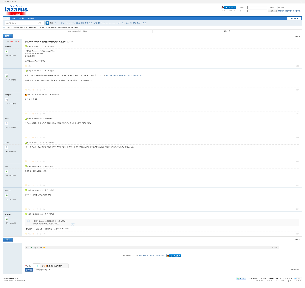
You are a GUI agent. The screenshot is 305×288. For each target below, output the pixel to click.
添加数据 (77, 23)
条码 (86, 23)
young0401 (8, 46)
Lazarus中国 (262, 278)
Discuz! (12, 278)
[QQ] (241, 278)
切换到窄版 (300, 2)
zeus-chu (7, 71)
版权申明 (227, 31)
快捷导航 (293, 18)
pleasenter (8, 190)
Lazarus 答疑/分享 (30, 27)
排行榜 (21, 18)
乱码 (95, 23)
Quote (38, 247)
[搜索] (47, 23)
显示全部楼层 (49, 46)
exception (118, 23)
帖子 (39, 23)
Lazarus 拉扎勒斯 (18, 27)
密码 (241, 11)
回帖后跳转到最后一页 (43, 270)
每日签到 (31, 18)
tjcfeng (7, 142)
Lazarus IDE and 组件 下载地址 (77, 31)
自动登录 (272, 7)
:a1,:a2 (144, 23)
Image (32, 247)
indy (123, 23)
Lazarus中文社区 (4, 27)
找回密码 (281, 7)
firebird (91, 23)
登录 (140, 255)
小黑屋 (255, 278)
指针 (99, 23)
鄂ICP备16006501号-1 (286, 278)
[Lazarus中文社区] (16, 15)
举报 (297, 66)
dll (55, 23)
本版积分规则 (295, 269)
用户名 (241, 7)
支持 (36, 90)
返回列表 (298, 36)
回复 (29, 66)
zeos (113, 23)
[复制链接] (70, 42)
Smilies (44, 247)
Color (29, 247)
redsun (7, 118)
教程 (62, 23)
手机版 (250, 278)
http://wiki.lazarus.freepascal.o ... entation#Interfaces (123, 75)
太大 (127, 23)
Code (41, 247)
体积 (131, 23)
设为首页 (6, 2)
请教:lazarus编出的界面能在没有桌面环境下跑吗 (63, 27)
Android (71, 23)
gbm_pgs (8, 214)
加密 (134, 23)
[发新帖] (8, 36)
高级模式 (275, 247)
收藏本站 (13, 2)
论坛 (6, 18)
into (107, 23)
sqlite (66, 23)
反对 (44, 90)
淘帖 (13, 18)
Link (35, 247)
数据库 (139, 23)
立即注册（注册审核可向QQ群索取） (290, 11)
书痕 (6, 166)
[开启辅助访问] (298, 2)
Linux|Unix (42, 27)
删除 (82, 23)
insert (103, 23)
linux (110, 23)
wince (58, 23)
